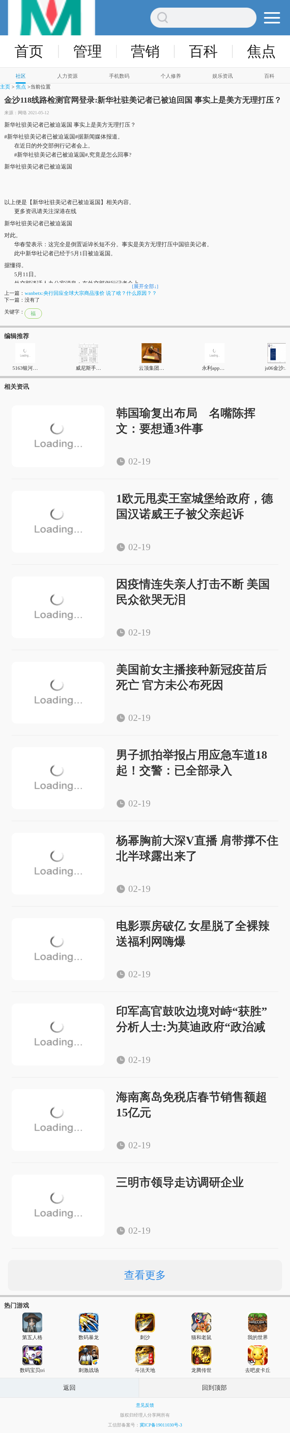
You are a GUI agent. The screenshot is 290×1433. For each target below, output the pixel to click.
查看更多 (145, 1275)
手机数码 (119, 76)
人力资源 (67, 76)
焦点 (261, 51)
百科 (203, 51)
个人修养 (171, 76)
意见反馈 (145, 1405)
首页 (28, 51)
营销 (145, 51)
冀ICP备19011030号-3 (161, 1425)
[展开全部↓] (145, 286)
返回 (69, 1387)
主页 (5, 87)
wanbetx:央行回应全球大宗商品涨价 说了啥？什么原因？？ (91, 293)
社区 (21, 76)
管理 (87, 51)
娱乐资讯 (222, 76)
